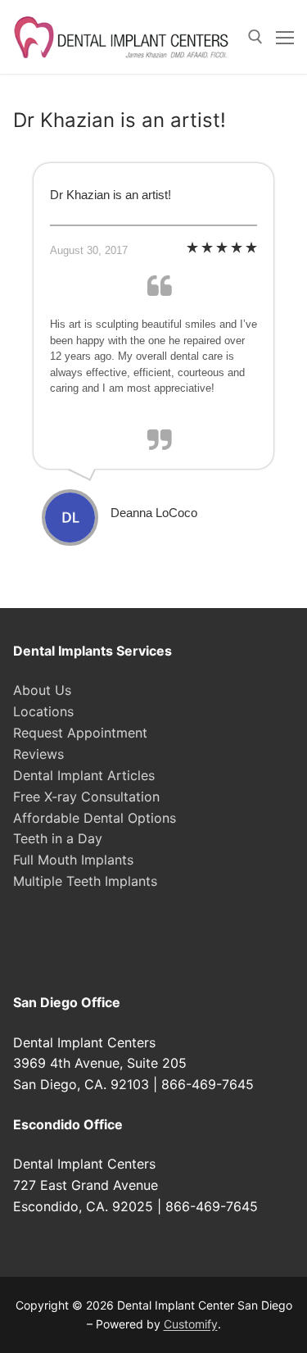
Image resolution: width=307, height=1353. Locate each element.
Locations (43, 711)
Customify (191, 1324)
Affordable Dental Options (94, 818)
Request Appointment (80, 732)
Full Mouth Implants (73, 859)
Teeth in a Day (57, 838)
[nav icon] (285, 37)
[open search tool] (255, 37)
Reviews (38, 754)
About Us (42, 690)
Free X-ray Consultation (86, 796)
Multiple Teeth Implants (85, 881)
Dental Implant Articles (84, 775)
